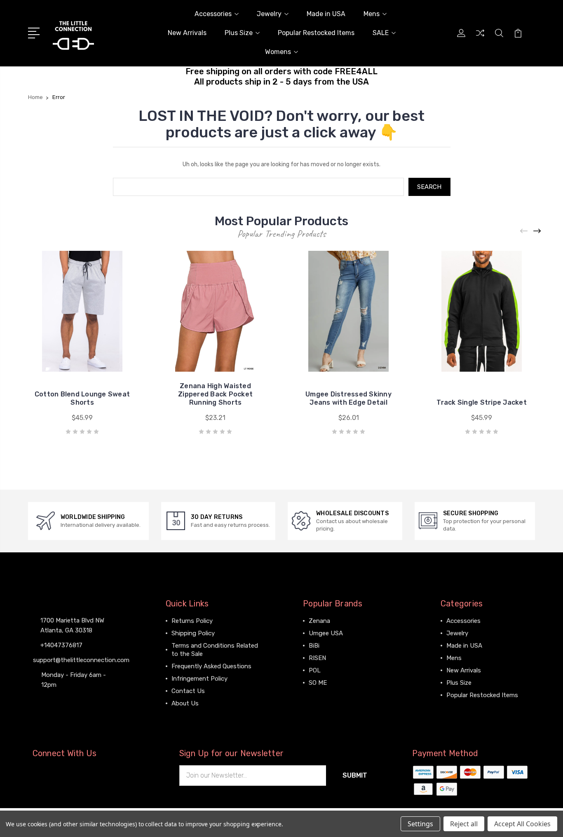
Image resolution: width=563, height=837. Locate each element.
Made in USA (326, 14)
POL (315, 670)
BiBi (314, 645)
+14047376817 (61, 645)
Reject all (464, 823)
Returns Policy (192, 621)
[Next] (537, 231)
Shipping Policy (193, 633)
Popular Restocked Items (316, 33)
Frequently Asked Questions (211, 666)
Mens (372, 14)
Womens (278, 52)
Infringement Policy (199, 678)
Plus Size (239, 33)
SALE (381, 33)
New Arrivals (187, 33)
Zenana (319, 621)
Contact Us (188, 691)
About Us (185, 703)
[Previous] (524, 231)
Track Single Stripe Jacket (481, 402)
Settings (420, 823)
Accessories (213, 14)
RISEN (317, 658)
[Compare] (480, 37)
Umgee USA (326, 633)
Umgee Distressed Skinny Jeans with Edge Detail (348, 398)
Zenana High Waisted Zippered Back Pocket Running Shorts (215, 394)
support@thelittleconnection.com (81, 660)
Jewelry (269, 14)
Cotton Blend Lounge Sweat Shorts (82, 398)
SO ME (318, 682)
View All (320, 695)
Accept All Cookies (522, 823)
